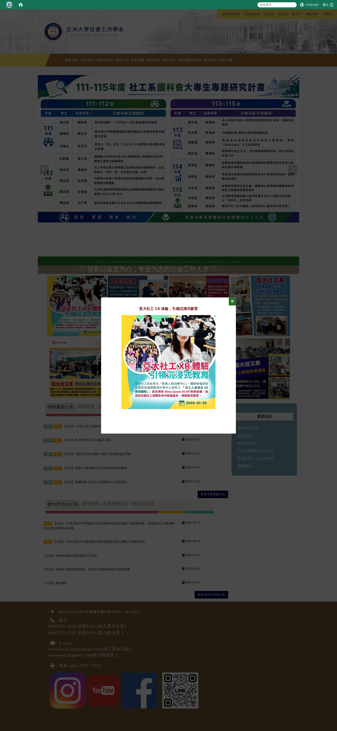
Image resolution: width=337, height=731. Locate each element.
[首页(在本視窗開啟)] (20, 4)
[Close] (232, 302)
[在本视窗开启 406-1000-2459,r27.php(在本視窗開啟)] (168, 362)
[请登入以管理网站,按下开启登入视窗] (9, 4)
